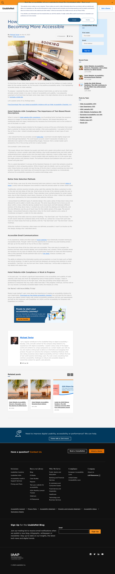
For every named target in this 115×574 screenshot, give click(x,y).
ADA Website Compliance (90, 112)
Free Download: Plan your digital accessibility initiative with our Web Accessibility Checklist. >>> (40, 104)
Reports (32, 482)
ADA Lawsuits (86, 109)
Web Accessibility (19, 36)
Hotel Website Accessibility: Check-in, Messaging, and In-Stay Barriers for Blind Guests (18, 403)
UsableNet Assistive (17, 472)
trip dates (46, 253)
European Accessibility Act (91, 114)
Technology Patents (17, 512)
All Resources (34, 499)
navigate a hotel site (16, 97)
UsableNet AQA (16, 475)
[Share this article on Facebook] (67, 36)
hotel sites (40, 137)
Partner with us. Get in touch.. (60, 438)
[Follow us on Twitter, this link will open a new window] (95, 554)
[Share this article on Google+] (27, 363)
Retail (83, 123)
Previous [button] (68, 374)
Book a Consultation (77, 451)
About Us (91, 472)
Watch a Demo (96, 451)
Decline (88, 20)
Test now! (86, 3)
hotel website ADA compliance (30, 117)
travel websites (42, 240)
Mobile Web (86, 117)
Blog (31, 472)
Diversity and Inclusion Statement (69, 509)
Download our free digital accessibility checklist (36, 295)
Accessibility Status (90, 509)
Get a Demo (105, 8)
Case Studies (34, 478)
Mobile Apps (86, 120)
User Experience (87, 106)
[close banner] (112, 2)
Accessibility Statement (47, 509)
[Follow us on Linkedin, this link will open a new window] (99, 554)
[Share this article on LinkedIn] (72, 36)
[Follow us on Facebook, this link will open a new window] (91, 554)
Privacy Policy (32, 509)
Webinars (33, 496)
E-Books (33, 475)
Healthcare (52, 494)
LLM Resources (93, 475)
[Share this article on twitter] (69, 36)
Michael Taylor (14, 34)
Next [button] (71, 374)
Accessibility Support (18, 509)
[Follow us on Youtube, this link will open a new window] (102, 554)
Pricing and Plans (16, 484)
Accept (74, 20)
